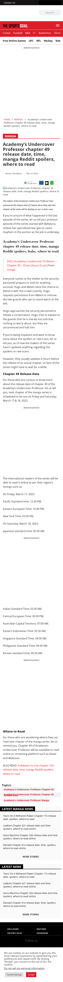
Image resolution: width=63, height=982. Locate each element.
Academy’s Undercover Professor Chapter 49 (29, 789)
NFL (38, 40)
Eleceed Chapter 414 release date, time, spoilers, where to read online (29, 846)
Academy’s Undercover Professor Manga (26, 800)
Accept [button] (31, 974)
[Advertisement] (31, 81)
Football (17, 32)
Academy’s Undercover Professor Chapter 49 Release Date (29, 795)
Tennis (57, 32)
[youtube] (55, 3)
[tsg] (17, 13)
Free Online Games (14, 40)
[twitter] (45, 3)
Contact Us (9, 2)
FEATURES (41, 929)
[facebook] (41, 3)
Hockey (48, 40)
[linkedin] (59, 3)
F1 (34, 32)
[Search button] (59, 13)
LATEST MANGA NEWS (17, 809)
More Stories (31, 856)
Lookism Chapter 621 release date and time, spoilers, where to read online (27, 827)
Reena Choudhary (14, 173)
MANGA (18, 119)
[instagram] (50, 3)
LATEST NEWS (11, 867)
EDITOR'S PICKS (14, 933)
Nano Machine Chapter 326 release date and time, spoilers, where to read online (30, 837)
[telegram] (50, 946)
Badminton (45, 32)
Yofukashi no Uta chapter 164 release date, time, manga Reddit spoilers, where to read (28, 770)
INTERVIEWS (42, 933)
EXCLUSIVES (13, 929)
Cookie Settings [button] (14, 974)
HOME (7, 119)
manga (11, 269)
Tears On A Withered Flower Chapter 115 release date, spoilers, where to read (29, 817)
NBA (27, 32)
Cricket (6, 32)
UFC (31, 40)
